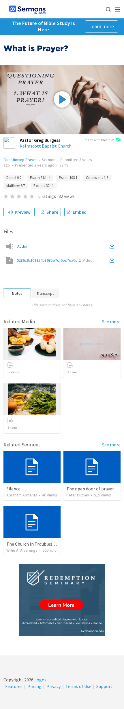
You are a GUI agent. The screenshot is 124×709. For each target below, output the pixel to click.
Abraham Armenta (21, 495)
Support (104, 686)
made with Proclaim (99, 140)
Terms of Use (78, 686)
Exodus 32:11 (43, 185)
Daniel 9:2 (13, 177)
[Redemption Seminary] (62, 600)
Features (13, 686)
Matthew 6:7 (15, 185)
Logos (39, 680)
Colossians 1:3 (97, 177)
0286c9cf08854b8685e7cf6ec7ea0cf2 (55, 260)
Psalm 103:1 (68, 177)
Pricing (34, 686)
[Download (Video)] (113, 260)
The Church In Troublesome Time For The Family (54, 544)
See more (111, 321)
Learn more (101, 26)
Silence (13, 489)
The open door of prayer (90, 489)
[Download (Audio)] (113, 246)
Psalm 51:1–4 (40, 177)
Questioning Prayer (20, 159)
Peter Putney (77, 495)
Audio (22, 246)
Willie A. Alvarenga (21, 550)
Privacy (53, 686)
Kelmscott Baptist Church (46, 146)
